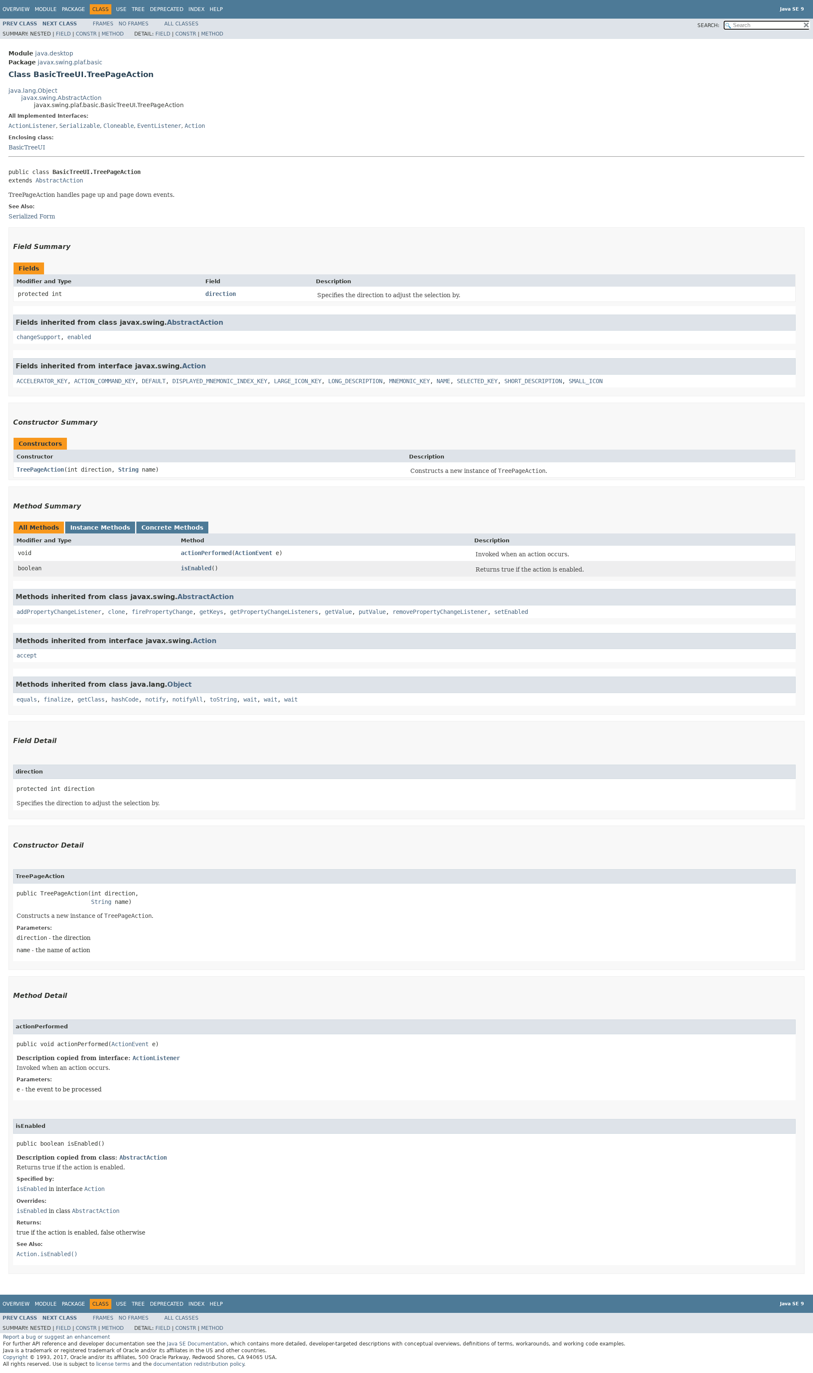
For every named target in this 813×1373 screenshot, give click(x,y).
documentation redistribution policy (198, 1364)
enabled (79, 337)
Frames (103, 24)
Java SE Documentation (197, 1344)
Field (63, 34)
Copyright (15, 1357)
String (128, 469)
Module (46, 9)
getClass (91, 699)
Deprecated (166, 9)
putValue (372, 611)
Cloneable (118, 125)
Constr (86, 34)
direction (220, 293)
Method (113, 34)
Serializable (79, 125)
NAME (443, 381)
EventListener (159, 125)
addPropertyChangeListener (59, 611)
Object (179, 684)
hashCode (124, 699)
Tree (138, 9)
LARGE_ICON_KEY (297, 381)
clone (116, 611)
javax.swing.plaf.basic (70, 62)
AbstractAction (59, 180)
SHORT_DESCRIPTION (533, 381)
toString (223, 699)
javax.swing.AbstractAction (61, 97)
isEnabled (196, 568)
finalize (57, 699)
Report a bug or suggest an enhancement (56, 1337)
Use (121, 9)
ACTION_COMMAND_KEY (104, 381)
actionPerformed (206, 553)
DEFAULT (154, 381)
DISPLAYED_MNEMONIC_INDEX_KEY (219, 381)
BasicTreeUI (26, 147)
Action (195, 125)
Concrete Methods (172, 527)
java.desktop (54, 53)
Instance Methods (100, 527)
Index (196, 9)
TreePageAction (40, 469)
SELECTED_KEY (477, 381)
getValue (338, 611)
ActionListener (32, 125)
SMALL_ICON (586, 381)
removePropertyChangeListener (440, 611)
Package (73, 9)
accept (27, 655)
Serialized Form (31, 216)
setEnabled (511, 611)
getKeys (211, 611)
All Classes (181, 24)
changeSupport (39, 337)
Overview (16, 9)
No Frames (134, 24)
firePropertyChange (162, 611)
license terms (113, 1364)
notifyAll (187, 699)
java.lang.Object (32, 90)
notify (155, 699)
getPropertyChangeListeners (274, 611)
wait (250, 699)
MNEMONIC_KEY (409, 381)
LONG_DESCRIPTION (355, 381)
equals (27, 699)
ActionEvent (253, 553)
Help (216, 9)
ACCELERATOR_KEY (42, 381)
